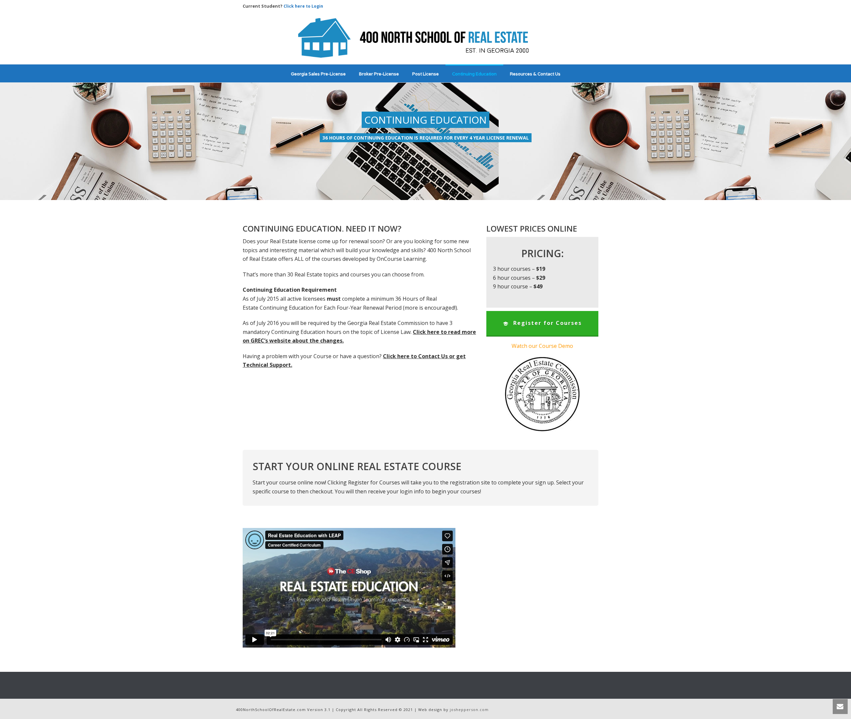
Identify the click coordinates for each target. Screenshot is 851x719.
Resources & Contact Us (535, 74)
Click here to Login (303, 6)
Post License (425, 74)
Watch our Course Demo (542, 346)
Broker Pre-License (379, 74)
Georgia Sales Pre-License (318, 74)
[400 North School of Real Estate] (425, 38)
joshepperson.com (469, 709)
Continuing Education (474, 74)
